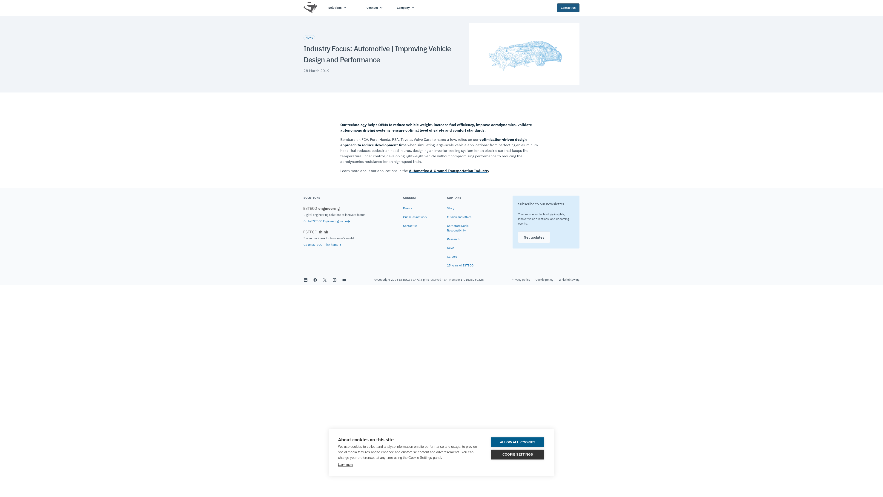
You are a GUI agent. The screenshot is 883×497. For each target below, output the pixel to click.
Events (407, 208)
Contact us (410, 226)
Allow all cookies (517, 442)
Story (450, 208)
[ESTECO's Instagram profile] (335, 279)
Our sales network (415, 217)
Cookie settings (517, 454)
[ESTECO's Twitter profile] (325, 279)
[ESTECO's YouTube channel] (344, 279)
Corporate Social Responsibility (458, 228)
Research (453, 239)
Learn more (345, 464)
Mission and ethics (459, 217)
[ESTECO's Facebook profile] (315, 279)
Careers (452, 257)
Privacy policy (521, 280)
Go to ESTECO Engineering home (325, 221)
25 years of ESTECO (460, 265)
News (450, 248)
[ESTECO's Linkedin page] (306, 279)
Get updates (534, 237)
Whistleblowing (569, 280)
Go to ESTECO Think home (321, 245)
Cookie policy (544, 280)
